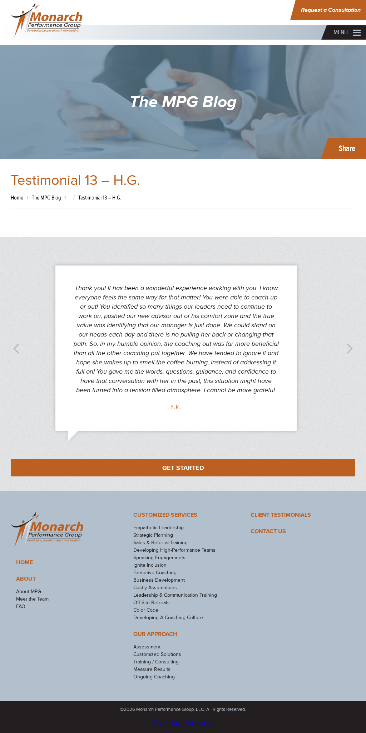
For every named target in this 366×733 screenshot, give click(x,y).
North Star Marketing (183, 723)
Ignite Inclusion (150, 565)
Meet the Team (32, 599)
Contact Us (268, 531)
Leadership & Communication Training (175, 595)
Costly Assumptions (155, 588)
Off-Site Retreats (151, 603)
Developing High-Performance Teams (174, 550)
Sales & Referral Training (160, 543)
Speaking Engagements (159, 558)
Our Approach (155, 634)
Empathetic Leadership (158, 528)
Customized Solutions (157, 654)
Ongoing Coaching (154, 677)
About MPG (28, 591)
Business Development (159, 580)
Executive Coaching (155, 573)
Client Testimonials (281, 515)
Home (24, 562)
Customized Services (165, 515)
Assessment (146, 647)
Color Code (145, 610)
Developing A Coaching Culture (168, 618)
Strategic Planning (153, 535)
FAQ (20, 606)
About (26, 579)
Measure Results (151, 669)
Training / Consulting (156, 662)
